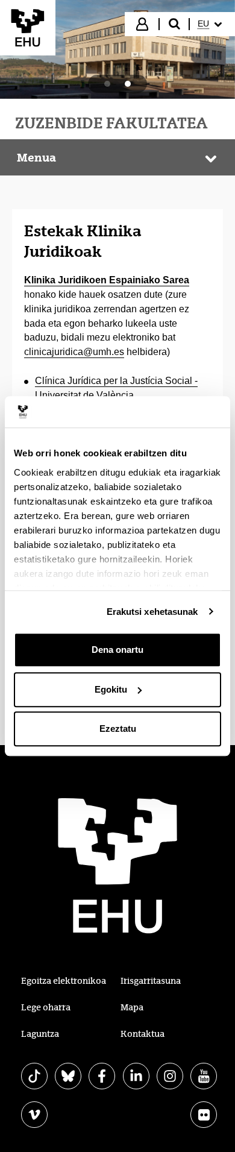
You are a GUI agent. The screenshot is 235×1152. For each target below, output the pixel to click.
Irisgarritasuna (151, 981)
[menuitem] (211, 24)
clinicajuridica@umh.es (74, 352)
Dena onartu (117, 649)
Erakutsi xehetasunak (152, 611)
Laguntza (40, 1034)
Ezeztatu (117, 728)
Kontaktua (142, 1034)
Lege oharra (45, 1007)
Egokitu (111, 689)
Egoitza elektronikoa (63, 981)
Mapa (132, 1007)
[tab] (107, 84)
